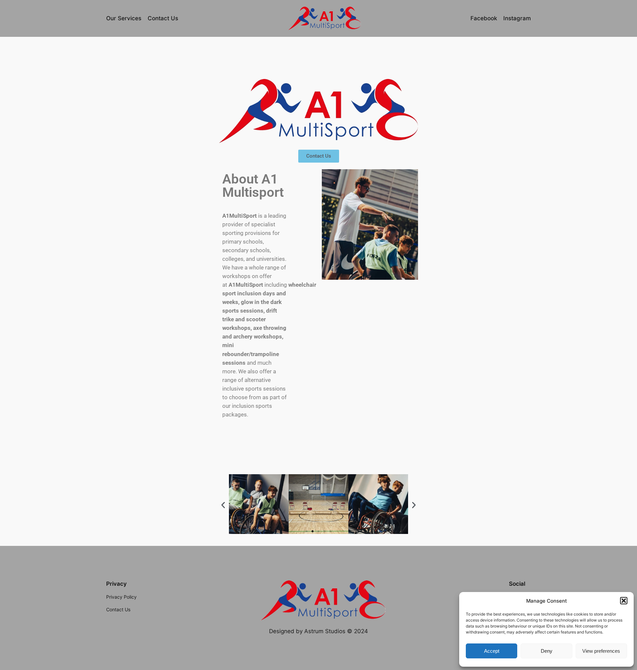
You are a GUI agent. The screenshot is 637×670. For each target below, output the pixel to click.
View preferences (601, 651)
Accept (491, 651)
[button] (623, 600)
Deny (546, 651)
